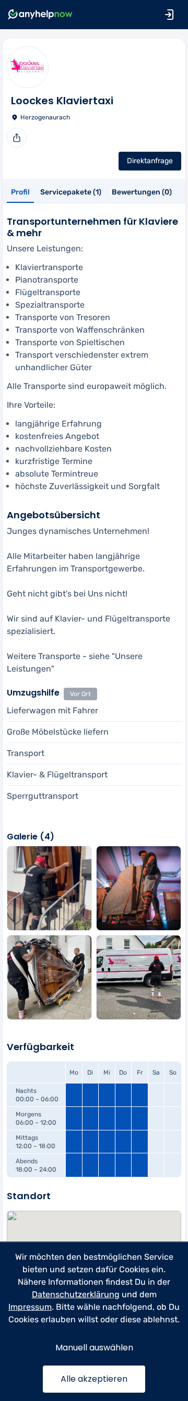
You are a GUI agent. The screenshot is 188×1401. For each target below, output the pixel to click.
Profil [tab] (20, 192)
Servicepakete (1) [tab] (70, 192)
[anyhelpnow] (40, 14)
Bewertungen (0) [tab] (142, 192)
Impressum (30, 1307)
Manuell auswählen (94, 1348)
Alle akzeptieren (94, 1379)
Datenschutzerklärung (76, 1294)
